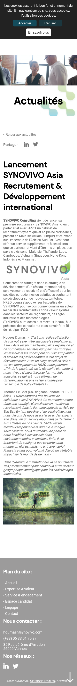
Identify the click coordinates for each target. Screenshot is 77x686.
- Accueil (10, 583)
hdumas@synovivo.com (23, 632)
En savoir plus (38, 32)
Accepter (24, 23)
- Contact (10, 614)
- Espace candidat (17, 601)
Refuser (50, 23)
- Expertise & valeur (18, 589)
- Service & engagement (22, 595)
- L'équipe (10, 607)
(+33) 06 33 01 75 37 (20, 638)
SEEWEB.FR (64, 681)
